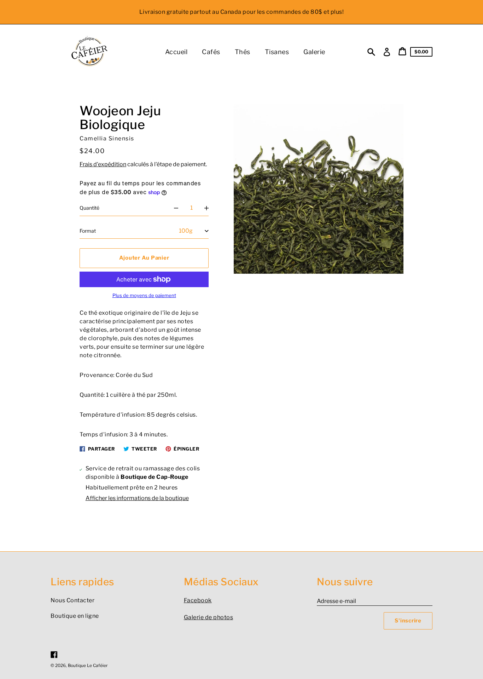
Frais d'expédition (103, 164)
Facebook (198, 600)
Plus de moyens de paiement (144, 295)
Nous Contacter (72, 600)
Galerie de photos (208, 617)
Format (88, 231)
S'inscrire (408, 620)
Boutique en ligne (75, 616)
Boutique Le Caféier (88, 665)
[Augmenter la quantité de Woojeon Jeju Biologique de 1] (206, 208)
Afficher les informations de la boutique (137, 498)
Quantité (89, 208)
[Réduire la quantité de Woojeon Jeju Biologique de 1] (176, 208)
